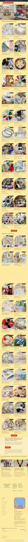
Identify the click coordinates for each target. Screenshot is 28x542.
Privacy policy (3, 504)
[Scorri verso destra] (15, 480)
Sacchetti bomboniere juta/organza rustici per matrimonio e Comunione (7, 313)
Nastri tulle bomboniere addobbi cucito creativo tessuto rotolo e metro (7, 173)
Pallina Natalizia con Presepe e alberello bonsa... (6, 469)
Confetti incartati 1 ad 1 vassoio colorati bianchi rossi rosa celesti (20, 330)
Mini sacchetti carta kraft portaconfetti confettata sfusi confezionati (6, 248)
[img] (7, 486)
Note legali (3, 509)
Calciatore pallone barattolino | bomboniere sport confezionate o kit (20, 431)
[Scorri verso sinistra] (12, 480)
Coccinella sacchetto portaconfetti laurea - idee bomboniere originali (7, 296)
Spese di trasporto (4, 511)
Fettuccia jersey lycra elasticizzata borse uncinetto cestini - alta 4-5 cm (19, 156)
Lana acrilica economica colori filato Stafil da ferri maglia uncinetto (19, 191)
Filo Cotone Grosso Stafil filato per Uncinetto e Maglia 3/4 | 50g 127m (20, 208)
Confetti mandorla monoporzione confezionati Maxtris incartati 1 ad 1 (19, 248)
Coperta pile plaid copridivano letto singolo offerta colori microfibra (7, 105)
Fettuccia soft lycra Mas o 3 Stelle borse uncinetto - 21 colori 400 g (8, 225)
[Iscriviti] (14, 531)
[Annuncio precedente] (1, 1)
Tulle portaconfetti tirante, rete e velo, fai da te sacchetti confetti (20, 313)
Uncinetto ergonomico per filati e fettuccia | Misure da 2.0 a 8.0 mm (7, 88)
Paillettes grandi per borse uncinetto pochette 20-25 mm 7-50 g (7, 156)
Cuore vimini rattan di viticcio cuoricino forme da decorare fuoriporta (20, 105)
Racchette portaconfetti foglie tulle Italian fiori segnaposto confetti (20, 296)
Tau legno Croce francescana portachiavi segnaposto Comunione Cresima (7, 414)
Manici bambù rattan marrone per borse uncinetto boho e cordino (8, 139)
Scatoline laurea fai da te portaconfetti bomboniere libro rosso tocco (6, 330)
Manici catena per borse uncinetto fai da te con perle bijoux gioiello (19, 122)
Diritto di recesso (4, 506)
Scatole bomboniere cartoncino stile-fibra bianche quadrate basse (19, 36)
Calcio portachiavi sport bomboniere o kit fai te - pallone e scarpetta (20, 347)
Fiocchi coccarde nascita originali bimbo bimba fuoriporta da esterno (7, 53)
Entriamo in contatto (4, 501)
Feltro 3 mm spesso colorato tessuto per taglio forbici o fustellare (7, 122)
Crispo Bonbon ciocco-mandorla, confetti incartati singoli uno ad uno (7, 398)
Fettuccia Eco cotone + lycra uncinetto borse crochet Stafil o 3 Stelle (7, 70)
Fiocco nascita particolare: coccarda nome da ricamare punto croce (19, 139)
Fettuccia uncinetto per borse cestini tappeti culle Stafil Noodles (19, 70)
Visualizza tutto (14, 230)
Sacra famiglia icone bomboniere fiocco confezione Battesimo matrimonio (6, 264)
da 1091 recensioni (6, 487)
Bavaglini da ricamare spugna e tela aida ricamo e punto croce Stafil (20, 173)
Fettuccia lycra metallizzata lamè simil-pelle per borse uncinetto (7, 191)
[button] (1, 3)
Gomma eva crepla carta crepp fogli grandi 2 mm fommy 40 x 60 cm (20, 88)
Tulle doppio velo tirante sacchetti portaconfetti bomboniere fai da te (7, 347)
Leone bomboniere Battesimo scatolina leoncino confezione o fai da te (20, 264)
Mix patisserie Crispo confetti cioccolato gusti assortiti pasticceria (19, 398)
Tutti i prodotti (8, 447)
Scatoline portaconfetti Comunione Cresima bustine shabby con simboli (7, 364)
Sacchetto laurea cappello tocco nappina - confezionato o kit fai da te (7, 281)
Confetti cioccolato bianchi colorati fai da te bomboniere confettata (7, 381)
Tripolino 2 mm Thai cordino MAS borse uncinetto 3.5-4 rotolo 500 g (8, 208)
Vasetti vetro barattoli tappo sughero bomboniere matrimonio (20, 281)
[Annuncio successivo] (26, 1)
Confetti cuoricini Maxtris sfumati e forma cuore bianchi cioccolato (20, 381)
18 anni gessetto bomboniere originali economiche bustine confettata (20, 414)
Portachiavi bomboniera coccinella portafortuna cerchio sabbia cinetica (7, 431)
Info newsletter (4, 514)
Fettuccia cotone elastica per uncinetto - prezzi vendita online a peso (20, 53)
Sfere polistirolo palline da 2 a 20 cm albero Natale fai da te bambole (19, 225)
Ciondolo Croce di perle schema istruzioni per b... (19, 469)
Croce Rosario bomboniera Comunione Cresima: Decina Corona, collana (20, 364)
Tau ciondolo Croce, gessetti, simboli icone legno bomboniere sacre (7, 36)
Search (3, 499)
